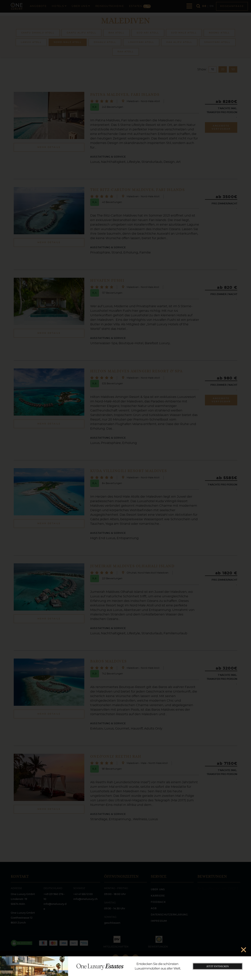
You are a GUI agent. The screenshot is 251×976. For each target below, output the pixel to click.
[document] (125, 488)
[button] (243, 949)
